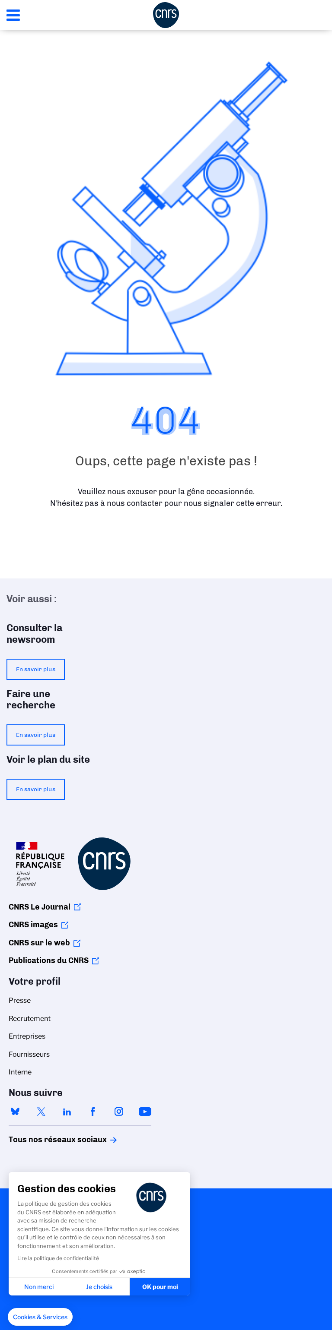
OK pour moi (160, 1286)
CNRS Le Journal (39, 907)
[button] (40, 1317)
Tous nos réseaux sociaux (43, 1139)
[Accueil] (166, 15)
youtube (144, 1111)
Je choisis (99, 1286)
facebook (92, 1111)
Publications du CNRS (49, 960)
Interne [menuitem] (20, 1072)
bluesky (15, 1111)
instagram (118, 1111)
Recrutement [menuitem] (30, 1018)
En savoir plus (35, 669)
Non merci (39, 1286)
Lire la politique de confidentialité (58, 1258)
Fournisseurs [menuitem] (29, 1054)
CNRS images (33, 924)
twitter (41, 1111)
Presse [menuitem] (20, 1000)
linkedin (67, 1111)
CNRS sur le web (39, 943)
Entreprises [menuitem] (27, 1036)
